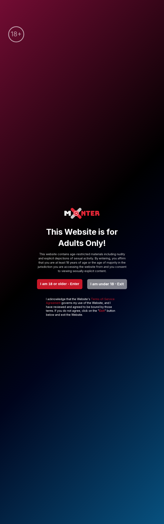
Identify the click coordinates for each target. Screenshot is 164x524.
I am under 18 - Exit (107, 284)
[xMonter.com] (82, 213)
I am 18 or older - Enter (59, 284)
